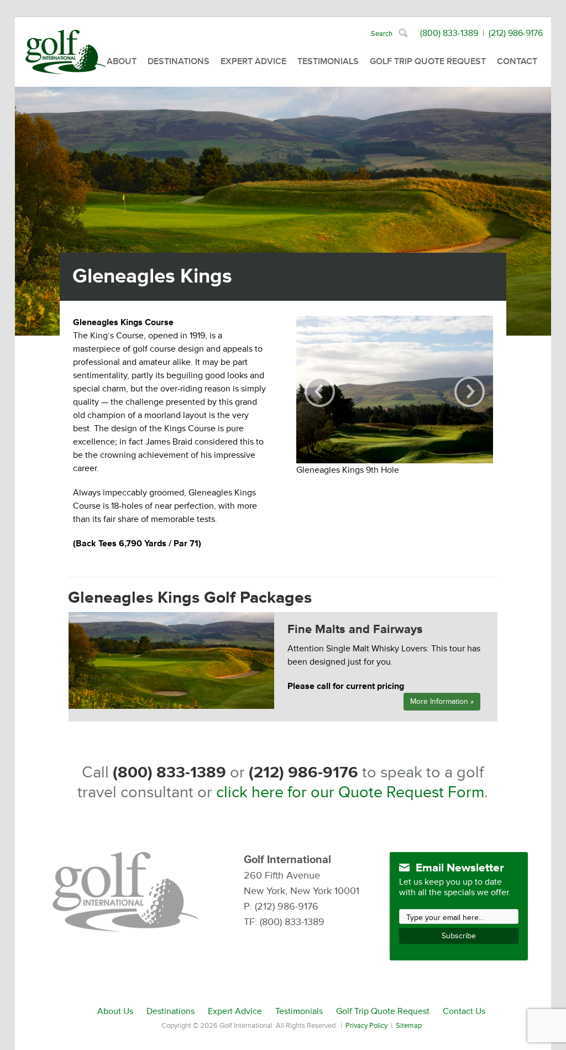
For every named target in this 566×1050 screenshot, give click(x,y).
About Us (115, 1011)
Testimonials (328, 61)
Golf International (65, 52)
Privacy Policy (366, 1025)
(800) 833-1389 (449, 33)
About (122, 61)
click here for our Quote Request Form (350, 792)
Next (469, 392)
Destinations (178, 61)
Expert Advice (253, 61)
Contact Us (464, 1011)
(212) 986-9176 (516, 33)
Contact (517, 61)
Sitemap (409, 1025)
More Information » (442, 701)
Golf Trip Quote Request (428, 61)
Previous (320, 392)
